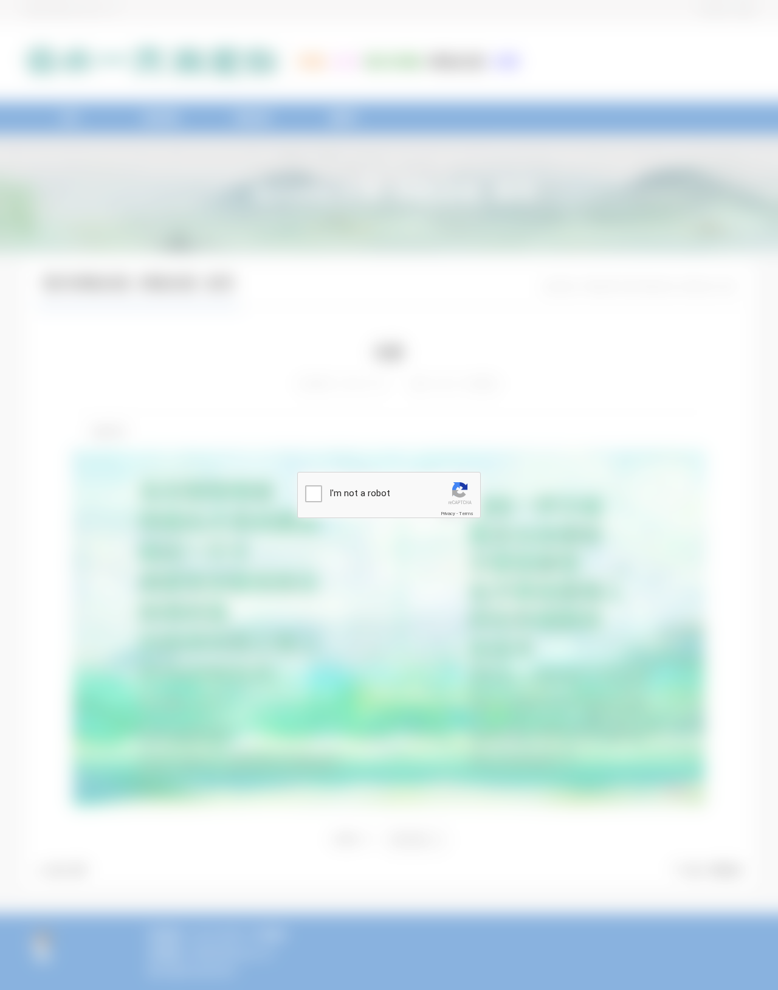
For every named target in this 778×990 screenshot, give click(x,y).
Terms (466, 513)
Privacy (448, 513)
